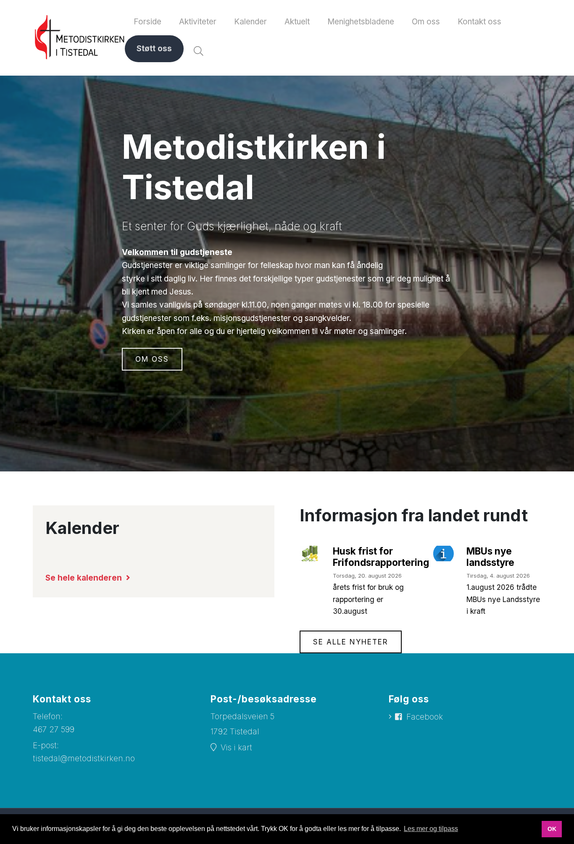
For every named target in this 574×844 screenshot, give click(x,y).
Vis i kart (236, 747)
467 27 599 (53, 729)
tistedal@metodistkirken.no (84, 758)
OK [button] (552, 829)
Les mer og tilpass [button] (431, 828)
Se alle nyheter (350, 642)
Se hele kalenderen (83, 578)
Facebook (424, 717)
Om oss (152, 359)
